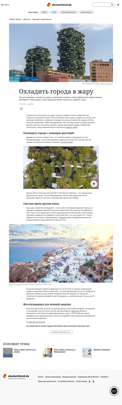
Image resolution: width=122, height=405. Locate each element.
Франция (75, 311)
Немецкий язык (86, 12)
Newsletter (104, 377)
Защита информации (53, 377)
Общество (26, 19)
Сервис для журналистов (47, 381)
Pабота (44, 12)
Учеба (54, 12)
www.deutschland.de (36, 322)
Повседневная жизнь (69, 12)
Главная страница (15, 19)
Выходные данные (69, 377)
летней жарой (67, 142)
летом (76, 125)
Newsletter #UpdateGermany (61, 332)
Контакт (41, 377)
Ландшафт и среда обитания (42, 19)
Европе (63, 217)
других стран (72, 127)
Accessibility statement (66, 381)
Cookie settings (81, 381)
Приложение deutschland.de (88, 377)
